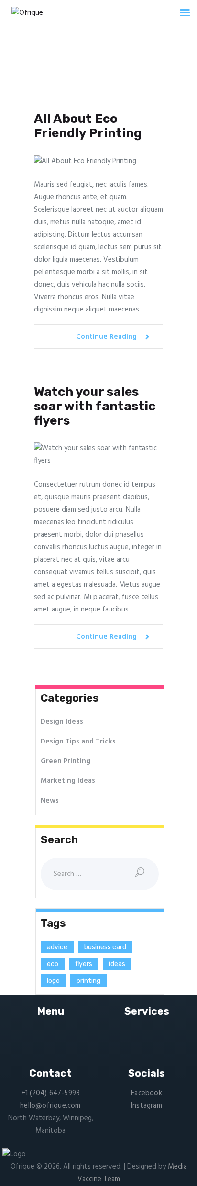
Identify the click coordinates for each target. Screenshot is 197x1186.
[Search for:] (100, 874)
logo (53, 981)
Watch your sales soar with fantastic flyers (94, 406)
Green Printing (65, 761)
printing (88, 981)
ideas (117, 964)
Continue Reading (106, 337)
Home (56, 76)
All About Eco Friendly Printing (88, 126)
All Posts (89, 76)
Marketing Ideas (68, 781)
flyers (83, 964)
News (50, 800)
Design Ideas (62, 722)
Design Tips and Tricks (78, 741)
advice (57, 947)
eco (52, 964)
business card (105, 947)
